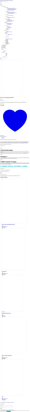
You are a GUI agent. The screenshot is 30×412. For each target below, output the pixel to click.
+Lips (2, 396)
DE (6, 54)
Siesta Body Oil (4, 271)
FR (6, 53)
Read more (9, 411)
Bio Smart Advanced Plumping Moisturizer (8, 224)
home (3, 136)
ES (6, 55)
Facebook (12, 402)
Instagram (9, 402)
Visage (5, 136)
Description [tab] (3, 137)
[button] (3, 358)
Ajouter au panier (4, 226)
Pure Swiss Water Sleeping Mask (7, 355)
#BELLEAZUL (5, 402)
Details (6, 226)
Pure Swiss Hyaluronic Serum (6, 313)
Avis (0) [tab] (3, 138)
